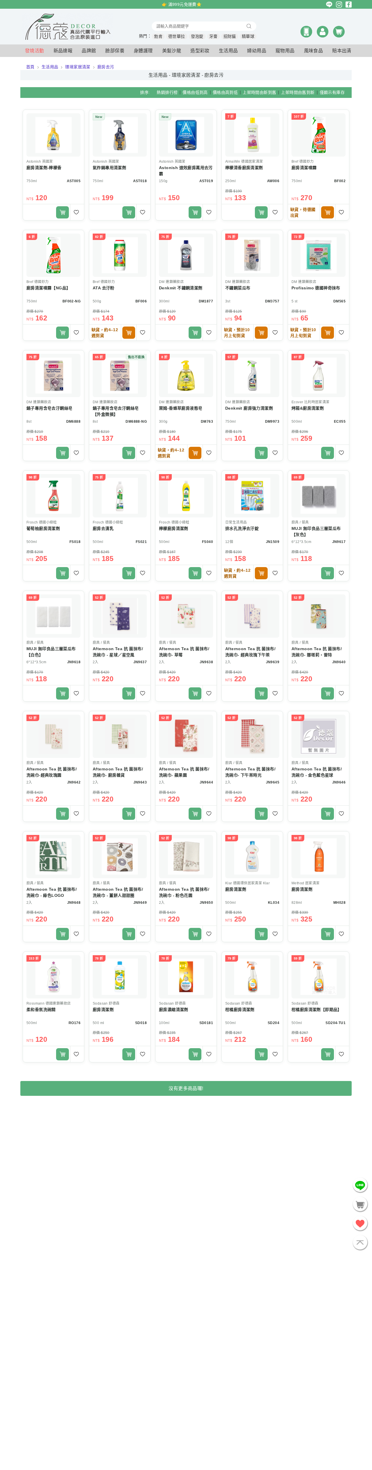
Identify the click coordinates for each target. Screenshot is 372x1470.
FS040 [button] (207, 542)
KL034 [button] (273, 903)
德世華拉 (176, 36)
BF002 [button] (340, 181)
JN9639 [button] (272, 662)
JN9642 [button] (74, 782)
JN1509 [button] (272, 542)
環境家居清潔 (77, 66)
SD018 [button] (141, 1023)
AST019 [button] (206, 181)
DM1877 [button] (206, 301)
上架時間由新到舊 (259, 92)
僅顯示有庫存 (332, 92)
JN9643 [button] (140, 782)
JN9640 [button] (339, 662)
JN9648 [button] (74, 903)
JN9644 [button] (206, 782)
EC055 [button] (340, 422)
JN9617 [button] (339, 542)
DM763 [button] (207, 422)
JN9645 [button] (272, 782)
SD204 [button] (273, 1023)
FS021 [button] (141, 542)
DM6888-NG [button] (136, 422)
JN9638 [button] (206, 662)
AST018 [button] (140, 181)
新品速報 (63, 50)
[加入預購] (327, 212)
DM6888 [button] (73, 422)
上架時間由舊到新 (297, 92)
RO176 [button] (75, 1023)
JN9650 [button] (206, 903)
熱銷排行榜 (167, 92)
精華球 (248, 36)
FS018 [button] (75, 542)
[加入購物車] (62, 212)
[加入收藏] (77, 212)
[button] (306, 31)
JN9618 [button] (74, 662)
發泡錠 (197, 36)
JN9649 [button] (140, 903)
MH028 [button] (339, 903)
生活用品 (50, 66)
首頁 (30, 66)
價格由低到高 (195, 92)
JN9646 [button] (339, 782)
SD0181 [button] (206, 1023)
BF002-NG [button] (71, 301)
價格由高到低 (225, 92)
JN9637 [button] (140, 662)
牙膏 (213, 36)
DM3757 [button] (272, 301)
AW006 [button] (273, 181)
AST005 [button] (74, 181)
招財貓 (229, 36)
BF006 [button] (141, 301)
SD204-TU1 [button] (336, 1023)
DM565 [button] (339, 301)
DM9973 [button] (272, 422)
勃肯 (158, 36)
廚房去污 (105, 66)
